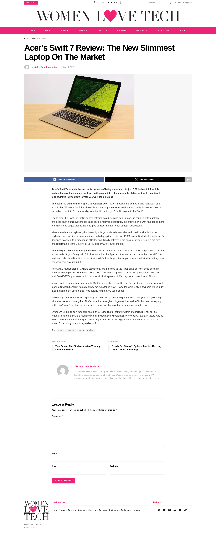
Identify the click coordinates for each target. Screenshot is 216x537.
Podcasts (141, 30)
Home (26, 39)
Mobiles (44, 39)
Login (178, 3)
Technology (163, 30)
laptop (81, 330)
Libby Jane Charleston (45, 67)
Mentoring (31, 3)
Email (54, 466)
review (90, 330)
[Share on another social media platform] (188, 179)
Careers (65, 30)
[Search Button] (169, 2)
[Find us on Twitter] (98, 2)
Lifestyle (102, 30)
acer (60, 330)
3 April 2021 (68, 67)
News (32, 30)
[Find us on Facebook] (94, 2)
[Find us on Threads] (103, 2)
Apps (47, 30)
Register (188, 3)
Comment (57, 416)
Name (54, 453)
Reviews (121, 30)
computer (70, 330)
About (183, 30)
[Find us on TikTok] (120, 2)
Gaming (83, 30)
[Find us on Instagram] (108, 2)
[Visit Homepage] (108, 16)
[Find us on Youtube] (115, 2)
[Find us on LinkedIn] (111, 2)
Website (114, 466)
